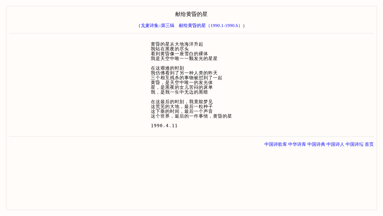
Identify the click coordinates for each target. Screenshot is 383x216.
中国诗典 (316, 144)
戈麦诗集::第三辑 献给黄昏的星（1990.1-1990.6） (192, 25)
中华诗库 (297, 144)
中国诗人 (335, 144)
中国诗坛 (355, 144)
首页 (369, 144)
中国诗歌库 (276, 144)
